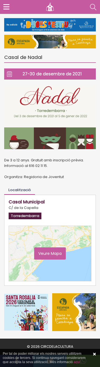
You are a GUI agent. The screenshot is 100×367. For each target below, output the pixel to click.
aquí (77, 362)
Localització (19, 190)
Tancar (94, 354)
